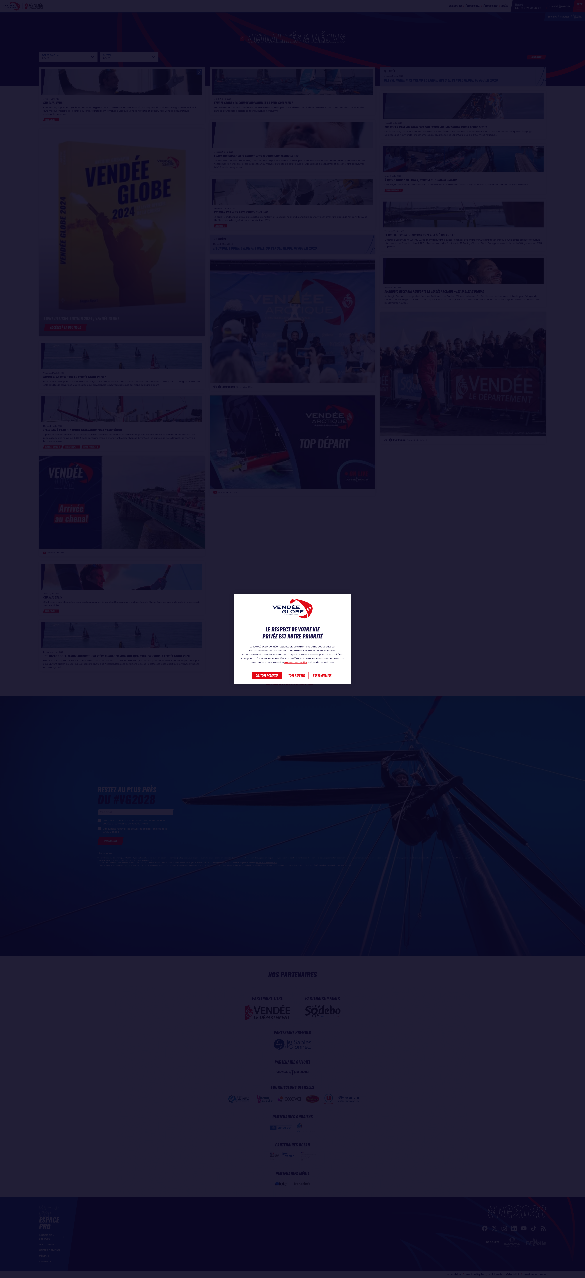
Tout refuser (296, 675)
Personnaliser (322, 675)
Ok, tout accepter (267, 675)
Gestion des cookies (295, 662)
